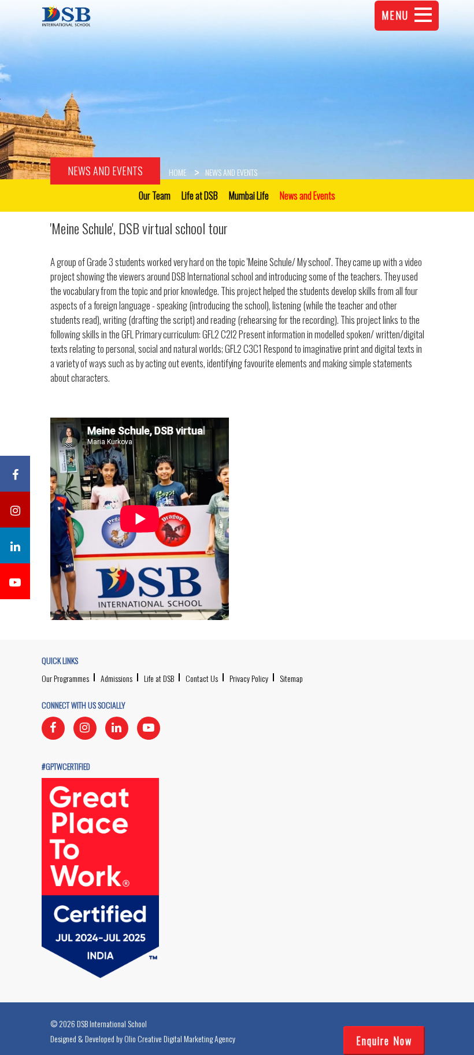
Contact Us (202, 678)
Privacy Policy (248, 678)
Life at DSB (159, 678)
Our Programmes (65, 678)
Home (177, 172)
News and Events (105, 170)
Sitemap (291, 678)
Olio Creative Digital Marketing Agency (179, 1038)
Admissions (116, 678)
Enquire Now (384, 1040)
